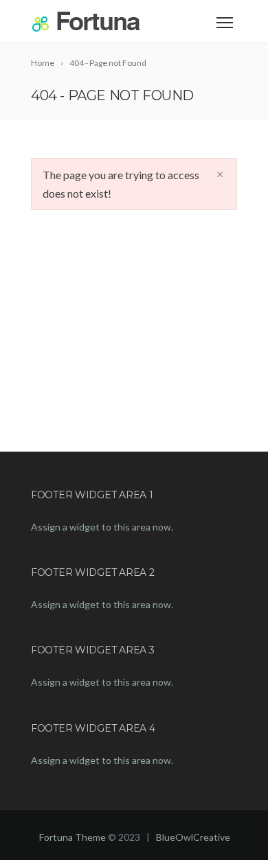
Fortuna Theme (72, 837)
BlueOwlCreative (193, 837)
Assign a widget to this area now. (102, 527)
